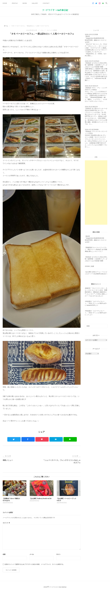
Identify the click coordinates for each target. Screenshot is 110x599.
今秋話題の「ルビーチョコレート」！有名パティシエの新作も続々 (96, 302)
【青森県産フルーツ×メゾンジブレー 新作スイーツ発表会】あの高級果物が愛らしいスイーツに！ (96, 249)
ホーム (6, 26)
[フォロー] (93, 3)
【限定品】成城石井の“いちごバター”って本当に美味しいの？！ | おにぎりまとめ (96, 294)
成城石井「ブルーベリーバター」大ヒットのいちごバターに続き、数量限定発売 (96, 290)
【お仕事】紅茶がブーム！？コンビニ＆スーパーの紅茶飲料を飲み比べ (96, 273)
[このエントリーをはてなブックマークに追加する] (56, 439)
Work (25, 3)
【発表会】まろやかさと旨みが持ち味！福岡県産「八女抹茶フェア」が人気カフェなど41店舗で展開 (96, 259)
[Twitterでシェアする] (14, 439)
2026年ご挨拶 (89, 266)
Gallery (35, 3)
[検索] (105, 325)
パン (42, 30)
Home (5, 3)
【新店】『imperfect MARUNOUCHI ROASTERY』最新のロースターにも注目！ (96, 239)
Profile (15, 3)
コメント (6, 523)
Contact (46, 3)
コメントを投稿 (52, 30)
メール (32, 554)
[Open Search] (106, 3)
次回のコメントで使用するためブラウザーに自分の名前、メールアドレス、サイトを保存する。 (35, 564)
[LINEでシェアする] (70, 439)
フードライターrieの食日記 (55, 10)
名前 (4, 554)
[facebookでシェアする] (28, 439)
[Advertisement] (96, 192)
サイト (58, 554)
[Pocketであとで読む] (42, 439)
